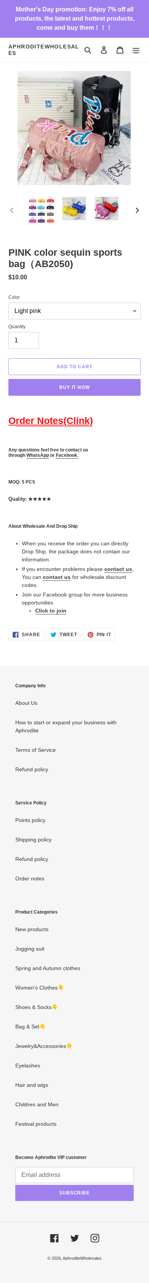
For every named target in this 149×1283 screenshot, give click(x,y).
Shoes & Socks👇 (36, 1007)
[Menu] (136, 50)
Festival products (36, 1124)
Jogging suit (29, 949)
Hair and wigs (31, 1085)
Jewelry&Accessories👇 (44, 1046)
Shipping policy (33, 840)
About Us (26, 703)
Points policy (30, 820)
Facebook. (67, 455)
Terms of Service (35, 750)
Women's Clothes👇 (39, 988)
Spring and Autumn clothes (47, 968)
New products (32, 929)
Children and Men (36, 1104)
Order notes (29, 878)
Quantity (17, 326)
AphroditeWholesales (43, 50)
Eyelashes (27, 1065)
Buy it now (74, 387)
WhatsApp (37, 455)
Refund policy (31, 769)
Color (14, 297)
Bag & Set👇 (30, 1026)
